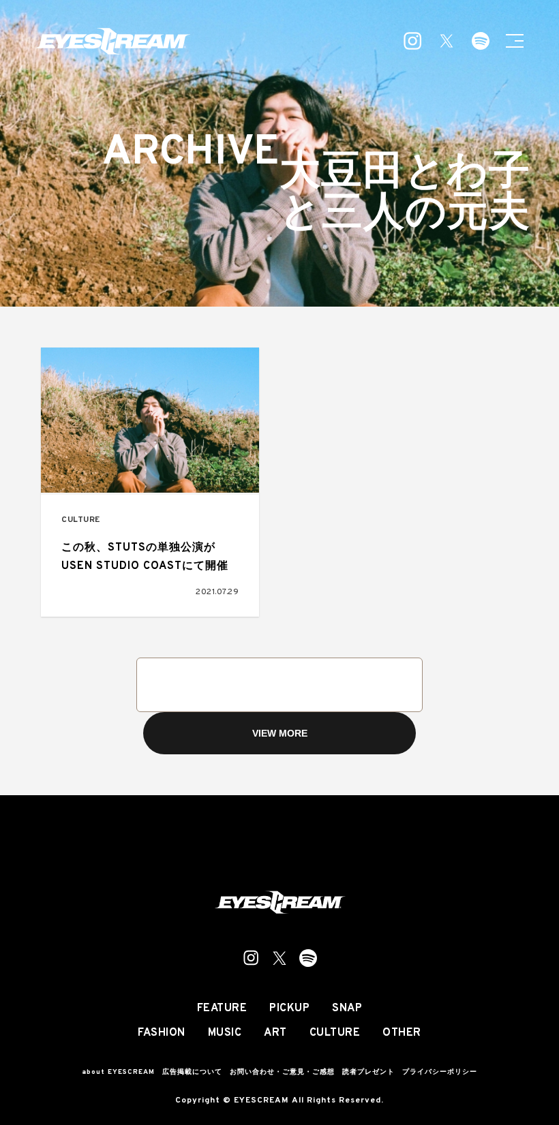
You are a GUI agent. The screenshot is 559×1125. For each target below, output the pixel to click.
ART (275, 1033)
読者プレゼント (368, 1072)
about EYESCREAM (118, 1072)
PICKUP (289, 1008)
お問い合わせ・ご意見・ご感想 (282, 1072)
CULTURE (80, 520)
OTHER (401, 1033)
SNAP (347, 1008)
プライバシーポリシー (439, 1072)
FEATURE (222, 1008)
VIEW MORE (279, 733)
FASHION (161, 1033)
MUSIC (225, 1033)
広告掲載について (192, 1072)
